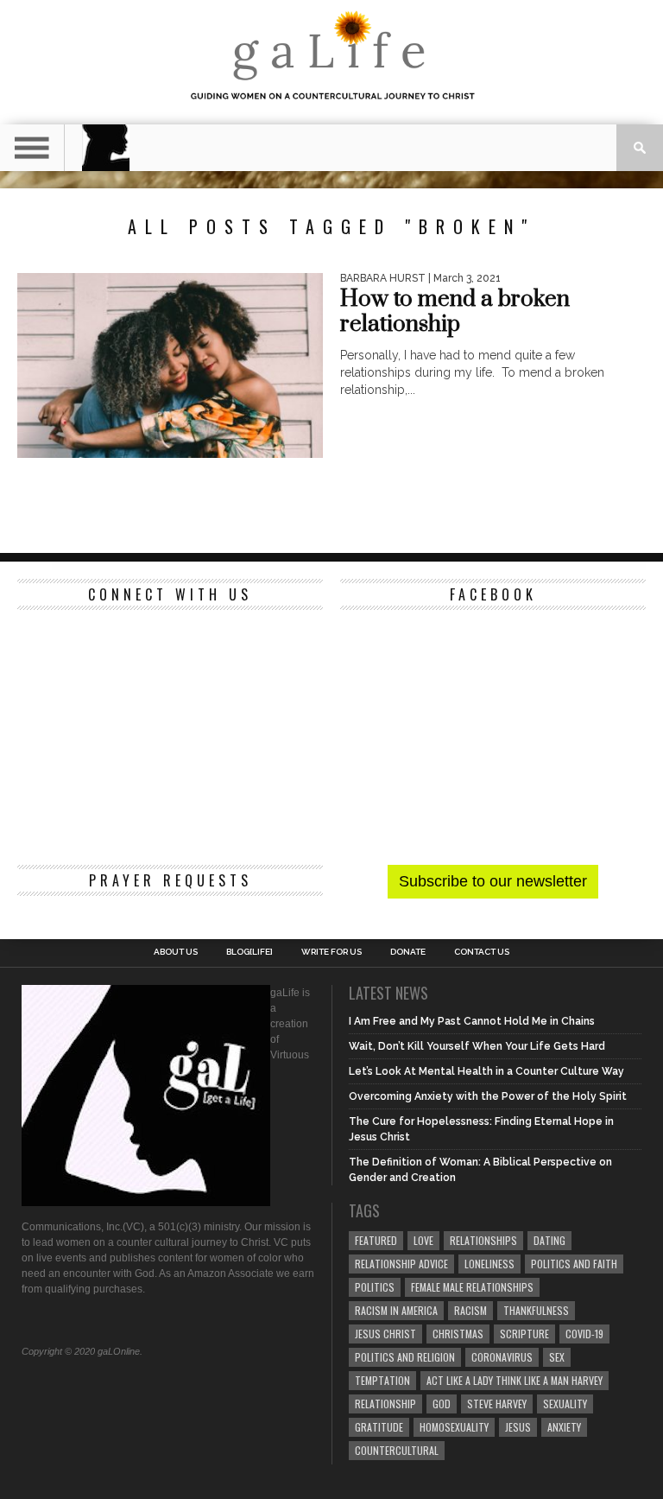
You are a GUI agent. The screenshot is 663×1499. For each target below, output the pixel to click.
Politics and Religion (405, 1357)
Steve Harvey (497, 1403)
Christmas (458, 1333)
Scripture (524, 1333)
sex (557, 1357)
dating (549, 1240)
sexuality (565, 1403)
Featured (376, 1240)
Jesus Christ (385, 1333)
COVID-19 (584, 1333)
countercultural (397, 1450)
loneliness (489, 1263)
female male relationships (472, 1287)
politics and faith (574, 1263)
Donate (408, 952)
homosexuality (454, 1427)
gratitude (379, 1427)
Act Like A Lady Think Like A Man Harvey (514, 1380)
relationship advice (401, 1263)
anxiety (564, 1427)
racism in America (396, 1310)
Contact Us (481, 952)
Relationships (483, 1240)
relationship (385, 1403)
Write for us (331, 952)
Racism (470, 1310)
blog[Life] (249, 952)
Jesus (518, 1427)
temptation (382, 1380)
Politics (375, 1287)
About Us (176, 952)
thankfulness (536, 1310)
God (442, 1403)
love (423, 1240)
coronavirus (502, 1357)
